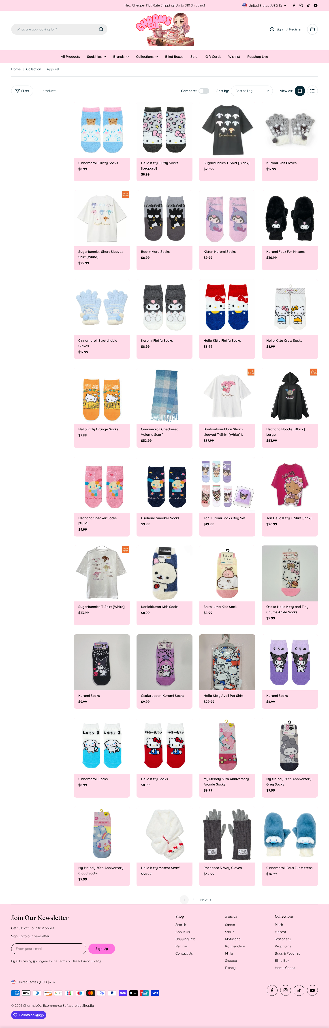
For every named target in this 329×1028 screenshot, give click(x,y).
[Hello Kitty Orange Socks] (102, 396)
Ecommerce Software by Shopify (68, 1005)
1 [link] (184, 900)
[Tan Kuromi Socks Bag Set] (227, 485)
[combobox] (59, 29)
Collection (33, 69)
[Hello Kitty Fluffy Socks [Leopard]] (164, 130)
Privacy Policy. (91, 961)
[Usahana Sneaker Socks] (164, 485)
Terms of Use (67, 961)
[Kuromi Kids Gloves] (290, 130)
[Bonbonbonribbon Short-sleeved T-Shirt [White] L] (227, 396)
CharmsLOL (32, 1005)
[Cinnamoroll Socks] (102, 746)
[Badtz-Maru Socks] (164, 218)
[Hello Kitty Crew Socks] (290, 307)
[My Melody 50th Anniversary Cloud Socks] (102, 835)
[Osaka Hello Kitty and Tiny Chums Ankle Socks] (290, 573)
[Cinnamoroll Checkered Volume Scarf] (164, 396)
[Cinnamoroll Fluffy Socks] (102, 130)
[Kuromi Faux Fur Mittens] (290, 218)
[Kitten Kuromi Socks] (227, 218)
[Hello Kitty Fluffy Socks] (227, 307)
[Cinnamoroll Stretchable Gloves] (102, 307)
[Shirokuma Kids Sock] (227, 573)
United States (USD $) (265, 5)
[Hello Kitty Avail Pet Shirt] (227, 662)
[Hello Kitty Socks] (164, 746)
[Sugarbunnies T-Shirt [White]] (102, 573)
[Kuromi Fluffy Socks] (164, 307)
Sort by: (222, 91)
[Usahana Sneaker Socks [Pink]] (102, 485)
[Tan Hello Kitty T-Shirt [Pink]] (290, 485)
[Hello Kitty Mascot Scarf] (164, 835)
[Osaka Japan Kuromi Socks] (164, 662)
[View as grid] (300, 91)
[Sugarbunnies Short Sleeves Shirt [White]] (102, 218)
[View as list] (312, 91)
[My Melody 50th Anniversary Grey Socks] (290, 746)
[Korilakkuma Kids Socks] (164, 573)
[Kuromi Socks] (102, 662)
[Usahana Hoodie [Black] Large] (290, 396)
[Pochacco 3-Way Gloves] (227, 835)
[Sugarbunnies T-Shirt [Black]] (227, 130)
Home (16, 69)
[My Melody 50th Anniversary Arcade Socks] (227, 746)
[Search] (101, 29)
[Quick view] (123, 111)
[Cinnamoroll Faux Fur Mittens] (290, 835)
